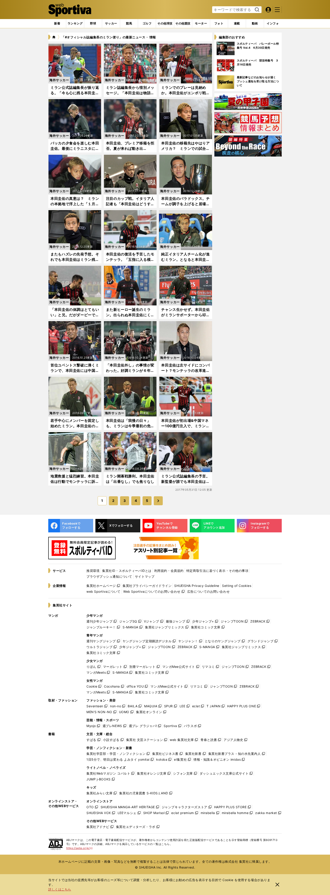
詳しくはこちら (59, 889)
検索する (256, 10)
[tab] (93, 23)
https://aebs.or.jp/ (79, 848)
